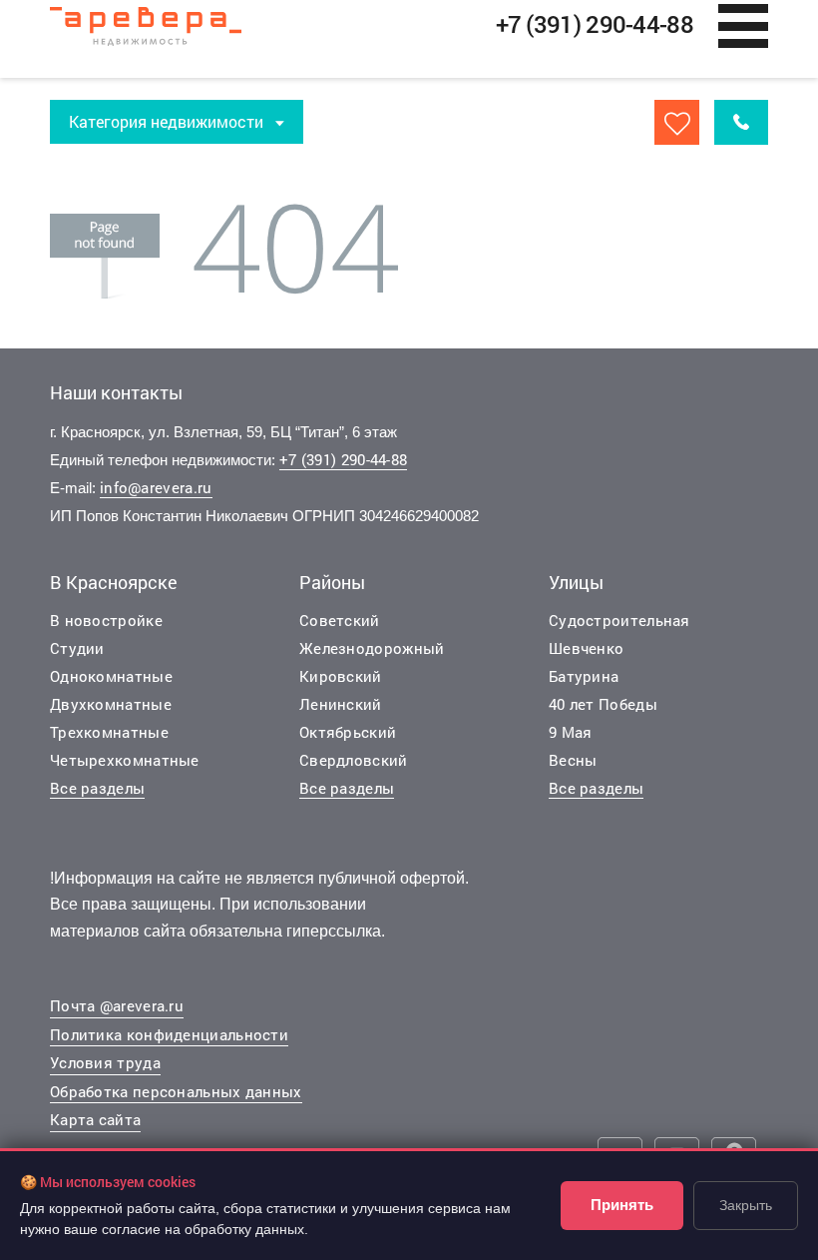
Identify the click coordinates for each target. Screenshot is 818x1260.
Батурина (583, 676)
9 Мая (571, 732)
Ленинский (340, 704)
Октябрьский (347, 732)
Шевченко (586, 648)
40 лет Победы (603, 704)
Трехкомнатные (109, 732)
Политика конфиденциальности (169, 1034)
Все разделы (97, 788)
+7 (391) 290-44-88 (343, 459)
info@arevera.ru (156, 487)
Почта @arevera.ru (117, 1005)
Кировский (340, 676)
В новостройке (106, 620)
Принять (622, 1204)
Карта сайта (95, 1119)
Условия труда (105, 1062)
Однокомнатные (111, 676)
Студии (77, 648)
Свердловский (353, 760)
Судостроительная (619, 620)
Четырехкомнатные (125, 760)
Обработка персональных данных (176, 1091)
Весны (573, 760)
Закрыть (745, 1205)
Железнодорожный (372, 648)
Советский (339, 620)
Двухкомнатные (111, 704)
